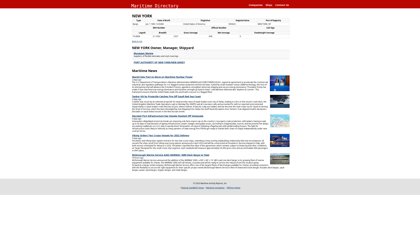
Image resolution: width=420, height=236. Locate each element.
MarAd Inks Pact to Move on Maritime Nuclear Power (162, 77)
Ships (269, 5)
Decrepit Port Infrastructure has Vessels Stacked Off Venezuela (167, 116)
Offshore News (233, 188)
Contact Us (282, 5)
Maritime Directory (154, 5)
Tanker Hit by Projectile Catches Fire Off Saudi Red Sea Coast (166, 96)
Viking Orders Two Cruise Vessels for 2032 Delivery (160, 135)
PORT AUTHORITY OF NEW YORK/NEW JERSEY (159, 62)
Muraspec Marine (143, 53)
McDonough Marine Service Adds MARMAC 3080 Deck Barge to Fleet (170, 155)
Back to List (137, 41)
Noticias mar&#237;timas (192, 188)
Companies (255, 5)
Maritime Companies (215, 188)
